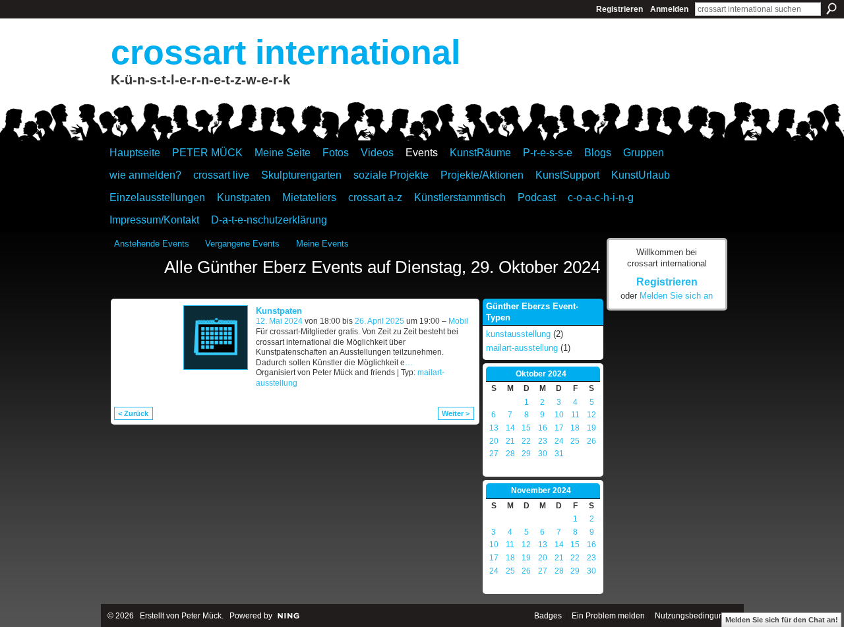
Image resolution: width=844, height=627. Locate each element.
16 (542, 428)
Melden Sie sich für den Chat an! (781, 620)
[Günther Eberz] (135, 291)
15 (526, 428)
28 (510, 453)
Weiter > (455, 413)
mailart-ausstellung (522, 348)
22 (526, 441)
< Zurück (133, 413)
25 (575, 441)
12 (591, 414)
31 (559, 453)
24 (559, 441)
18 (575, 428)
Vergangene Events (242, 244)
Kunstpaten (279, 311)
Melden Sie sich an (676, 296)
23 (542, 441)
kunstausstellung (518, 334)
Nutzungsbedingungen (696, 615)
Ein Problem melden (608, 615)
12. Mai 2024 (279, 321)
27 (493, 453)
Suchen (831, 9)
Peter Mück (201, 615)
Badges (548, 615)
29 (526, 453)
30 (542, 453)
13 (493, 428)
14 (510, 428)
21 (510, 441)
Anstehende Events (151, 244)
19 (591, 428)
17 (559, 428)
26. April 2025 (379, 321)
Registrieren (619, 9)
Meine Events (322, 244)
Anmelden (669, 9)
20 (493, 441)
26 (591, 441)
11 (575, 414)
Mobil (458, 321)
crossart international (285, 52)
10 (559, 414)
